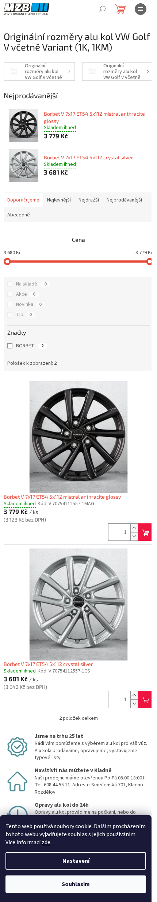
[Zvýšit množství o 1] (134, 528)
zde (46, 842)
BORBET (30, 346)
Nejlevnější (59, 200)
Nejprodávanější (124, 200)
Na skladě (31, 284)
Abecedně (18, 215)
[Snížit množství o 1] (134, 536)
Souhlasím (76, 884)
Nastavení (75, 861)
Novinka (29, 304)
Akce (25, 294)
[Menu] (140, 9)
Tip (24, 314)
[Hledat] (102, 9)
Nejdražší (88, 200)
